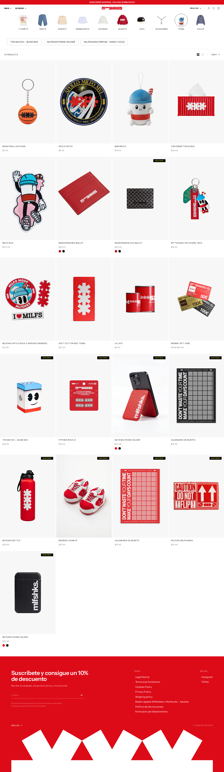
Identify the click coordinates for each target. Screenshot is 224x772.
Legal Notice (142, 677)
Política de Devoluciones (149, 706)
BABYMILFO (120, 146)
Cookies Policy (143, 686)
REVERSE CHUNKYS (68, 541)
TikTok (205, 681)
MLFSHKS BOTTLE (11, 541)
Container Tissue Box (183, 146)
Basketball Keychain (13, 146)
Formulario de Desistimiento (151, 711)
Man (6, 8)
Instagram (207, 677)
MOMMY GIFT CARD (180, 344)
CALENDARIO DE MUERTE (183, 440)
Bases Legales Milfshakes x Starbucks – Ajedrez (162, 701)
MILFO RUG (7, 243)
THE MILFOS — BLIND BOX (15, 440)
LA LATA (119, 344)
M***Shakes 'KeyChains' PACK (186, 243)
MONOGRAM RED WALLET (71, 243)
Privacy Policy (143, 691)
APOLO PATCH (66, 146)
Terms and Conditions (147, 681)
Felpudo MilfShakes (182, 541)
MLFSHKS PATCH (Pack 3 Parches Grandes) (24, 344)
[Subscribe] (81, 695)
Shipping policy (144, 696)
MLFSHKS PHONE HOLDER (127, 440)
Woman (19, 8)
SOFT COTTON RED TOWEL (72, 344)
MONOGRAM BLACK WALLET (128, 243)
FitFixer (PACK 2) (67, 440)
